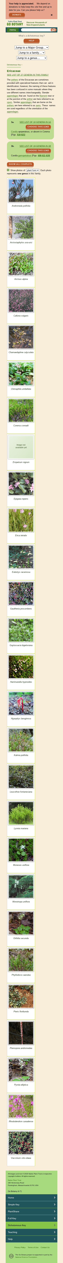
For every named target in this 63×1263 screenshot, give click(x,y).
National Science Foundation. (26, 1257)
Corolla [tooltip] (14, 131)
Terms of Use (33, 1247)
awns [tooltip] (38, 105)
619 (47, 155)
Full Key (12, 1218)
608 (39, 155)
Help (31, 41)
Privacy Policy (20, 1247)
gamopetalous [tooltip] (24, 155)
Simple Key (13, 1204)
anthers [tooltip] (14, 80)
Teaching (12, 1232)
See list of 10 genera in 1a (35, 122)
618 (19, 134)
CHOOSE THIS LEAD (38, 127)
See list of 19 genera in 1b (35, 146)
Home (11, 1197)
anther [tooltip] (30, 99)
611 (43, 155)
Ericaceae (14, 71)
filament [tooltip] (43, 96)
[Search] (54, 29)
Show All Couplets (20, 164)
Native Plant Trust (14, 1180)
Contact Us (45, 1247)
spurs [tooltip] (9, 102)
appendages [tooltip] (12, 96)
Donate (16, 15)
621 (23, 134)
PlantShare (13, 1211)
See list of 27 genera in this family (28, 75)
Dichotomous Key (14, 65)
